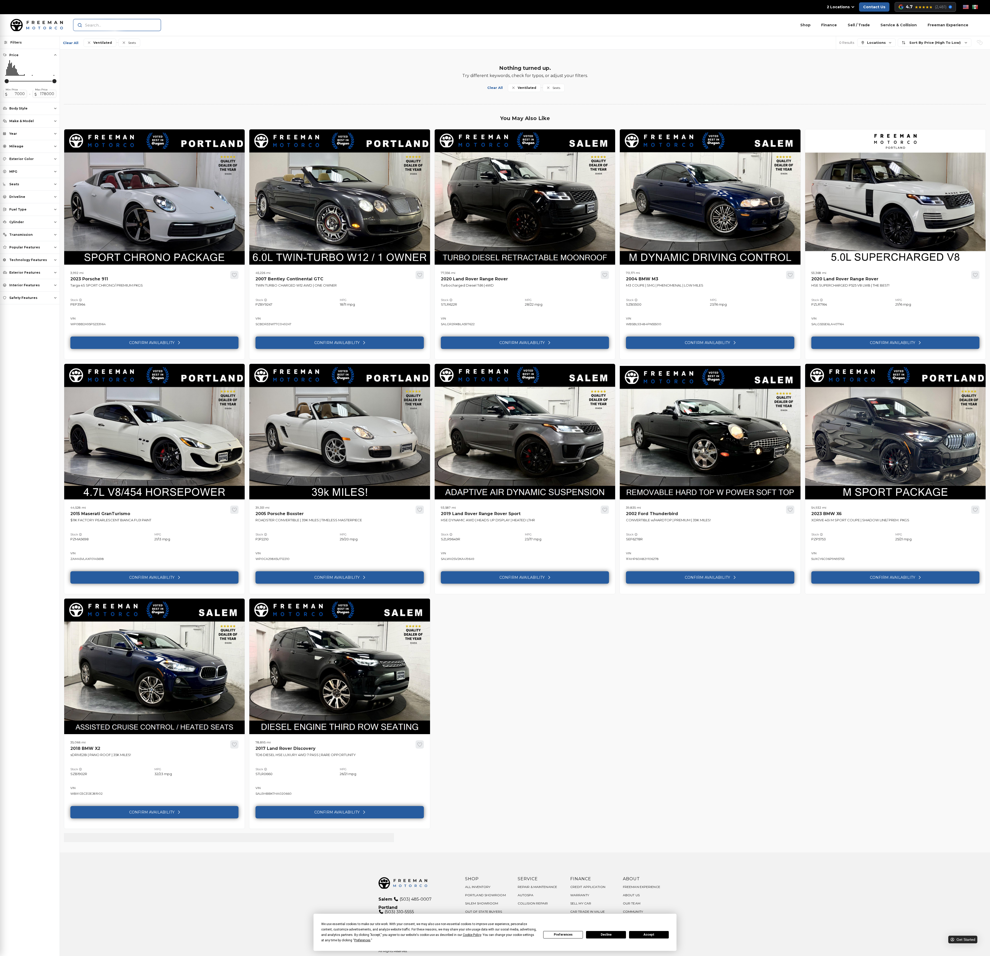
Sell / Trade (859, 25)
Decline (606, 934)
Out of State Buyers (483, 911)
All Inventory (477, 887)
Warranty (579, 895)
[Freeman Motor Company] (38, 25)
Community (633, 911)
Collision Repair (533, 903)
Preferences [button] (362, 940)
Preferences (563, 934)
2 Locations (838, 7)
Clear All (70, 43)
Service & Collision (898, 25)
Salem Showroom (481, 903)
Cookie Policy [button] (472, 935)
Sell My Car (580, 903)
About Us (631, 895)
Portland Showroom (485, 895)
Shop (805, 25)
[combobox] (112, 25)
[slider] (6, 81)
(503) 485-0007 (415, 899)
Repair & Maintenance (537, 887)
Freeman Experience (948, 25)
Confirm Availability (152, 342)
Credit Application (587, 887)
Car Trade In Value (587, 911)
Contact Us (874, 7)
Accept (649, 934)
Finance (829, 25)
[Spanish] (975, 7)
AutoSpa (525, 895)
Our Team (631, 903)
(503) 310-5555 (399, 912)
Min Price (12, 89)
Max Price (41, 89)
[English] (966, 7)
